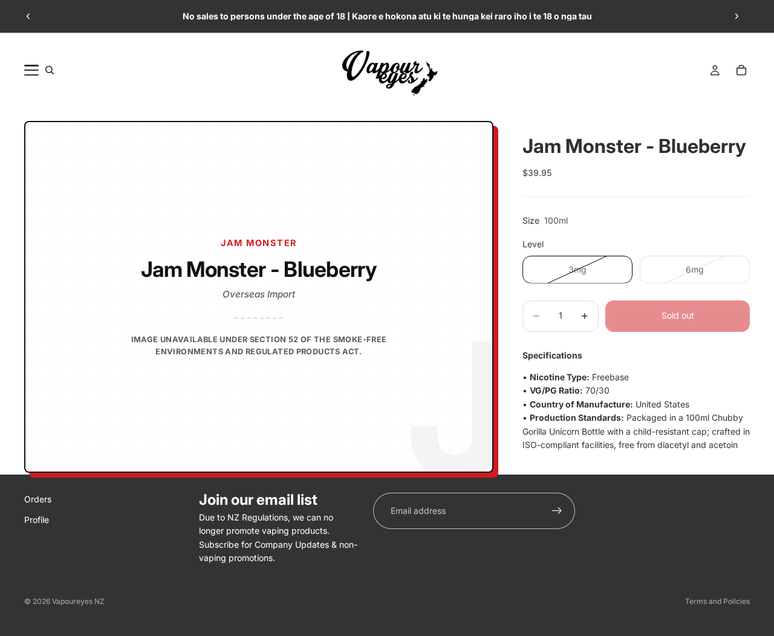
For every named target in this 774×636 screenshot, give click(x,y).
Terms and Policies (717, 601)
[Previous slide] (28, 16)
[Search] (49, 70)
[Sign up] (557, 511)
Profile (36, 520)
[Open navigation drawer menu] (31, 70)
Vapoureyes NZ (78, 601)
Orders (37, 499)
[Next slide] (736, 16)
